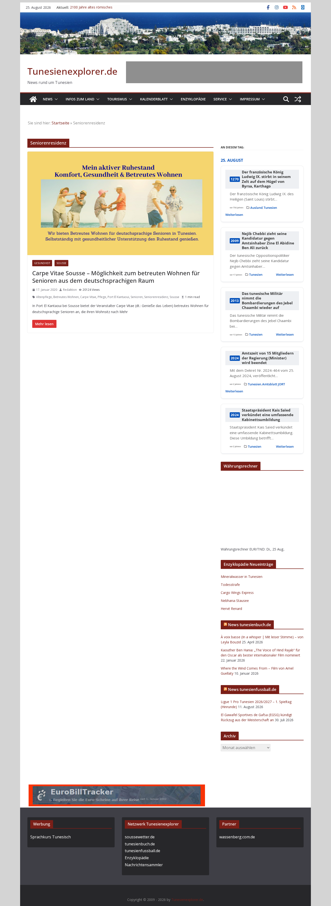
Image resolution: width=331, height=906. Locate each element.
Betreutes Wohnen (66, 297)
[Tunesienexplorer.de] (33, 99)
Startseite (60, 123)
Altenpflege (44, 297)
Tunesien (270, 207)
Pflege (102, 297)
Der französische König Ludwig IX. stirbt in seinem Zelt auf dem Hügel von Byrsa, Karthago (266, 179)
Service (220, 99)
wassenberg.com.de (237, 837)
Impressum (250, 99)
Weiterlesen (234, 214)
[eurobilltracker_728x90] (117, 788)
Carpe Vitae (88, 297)
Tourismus (117, 99)
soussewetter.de (140, 837)
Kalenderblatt (154, 99)
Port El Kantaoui (118, 297)
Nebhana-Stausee (235, 600)
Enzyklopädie (193, 99)
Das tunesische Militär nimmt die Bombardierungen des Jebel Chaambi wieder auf (267, 300)
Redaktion (70, 290)
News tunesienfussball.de (252, 689)
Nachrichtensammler (144, 864)
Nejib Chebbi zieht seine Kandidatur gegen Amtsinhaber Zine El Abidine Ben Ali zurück (268, 240)
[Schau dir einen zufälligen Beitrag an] (298, 99)
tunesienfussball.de (142, 850)
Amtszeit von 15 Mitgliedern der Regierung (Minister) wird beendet (268, 358)
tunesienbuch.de (140, 844)
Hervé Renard (231, 608)
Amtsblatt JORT (273, 384)
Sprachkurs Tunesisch (50, 837)
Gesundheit (42, 263)
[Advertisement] (214, 72)
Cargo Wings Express (237, 592)
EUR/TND (257, 549)
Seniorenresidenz (156, 297)
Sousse (61, 263)
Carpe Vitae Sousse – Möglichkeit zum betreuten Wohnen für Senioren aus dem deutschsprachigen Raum (116, 276)
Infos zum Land (80, 99)
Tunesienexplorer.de (72, 71)
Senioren (137, 297)
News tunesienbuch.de (249, 624)
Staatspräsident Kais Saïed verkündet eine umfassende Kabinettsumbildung (267, 415)
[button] (55, 99)
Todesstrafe (230, 584)
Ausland (256, 207)
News (48, 99)
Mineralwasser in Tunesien (241, 576)
